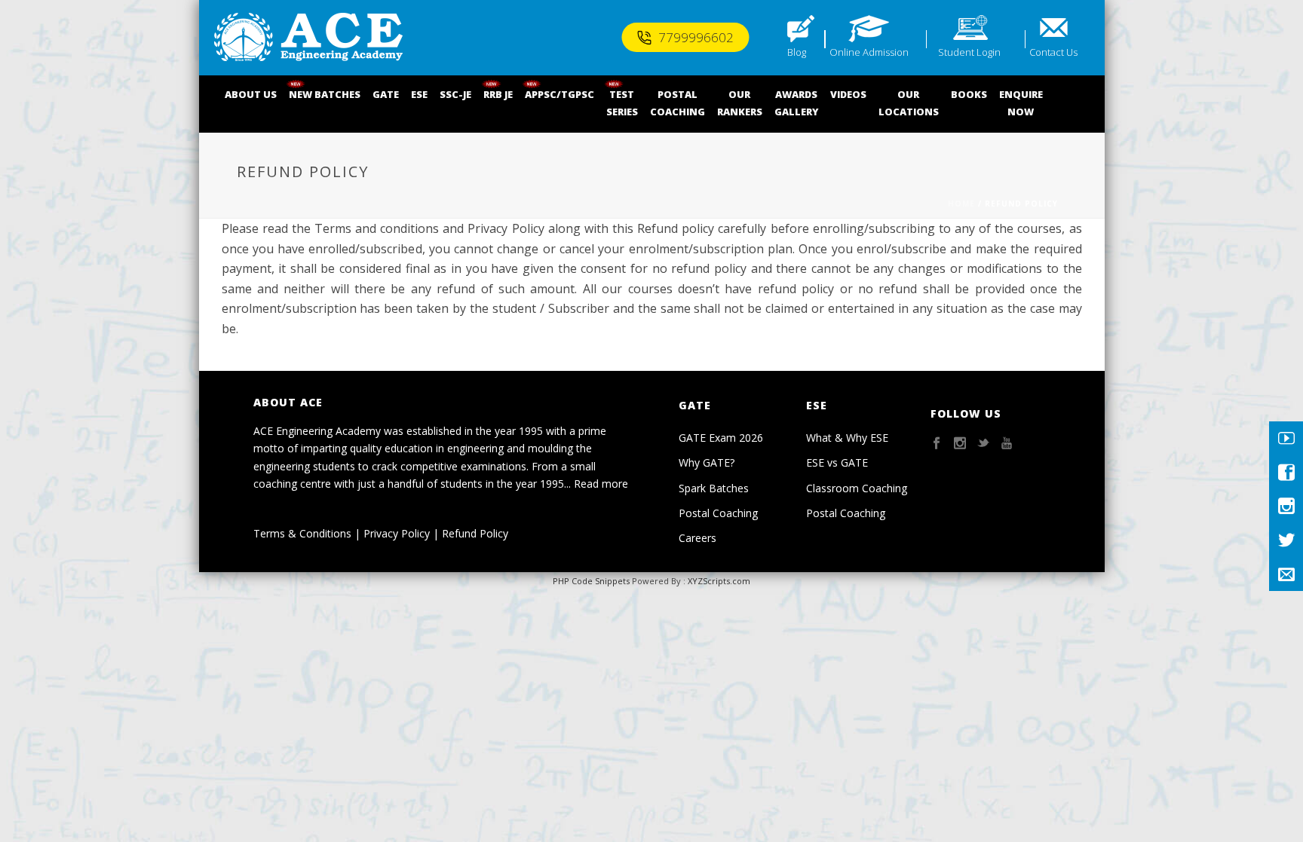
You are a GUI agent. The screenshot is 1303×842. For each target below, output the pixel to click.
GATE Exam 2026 (721, 437)
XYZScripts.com (719, 580)
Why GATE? (706, 462)
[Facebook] (1286, 472)
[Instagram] (1286, 506)
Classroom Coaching (856, 488)
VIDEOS (848, 94)
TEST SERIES (622, 102)
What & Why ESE (847, 437)
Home (961, 203)
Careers (697, 538)
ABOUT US (251, 94)
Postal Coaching (718, 513)
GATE (386, 94)
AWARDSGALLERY (796, 102)
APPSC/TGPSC (559, 94)
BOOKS (969, 94)
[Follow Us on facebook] (936, 443)
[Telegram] (1286, 574)
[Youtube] (1286, 438)
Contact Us (1053, 52)
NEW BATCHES (324, 94)
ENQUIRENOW (1021, 102)
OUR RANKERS (739, 102)
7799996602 (696, 37)
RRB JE (498, 94)
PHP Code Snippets (591, 580)
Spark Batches (714, 488)
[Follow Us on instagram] (960, 443)
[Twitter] (1286, 540)
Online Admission (869, 52)
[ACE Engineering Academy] (308, 37)
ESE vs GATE (837, 462)
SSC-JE (455, 94)
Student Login (969, 52)
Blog (796, 52)
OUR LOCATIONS (908, 102)
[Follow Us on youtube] (1007, 443)
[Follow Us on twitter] (983, 443)
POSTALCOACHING (677, 102)
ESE (419, 94)
